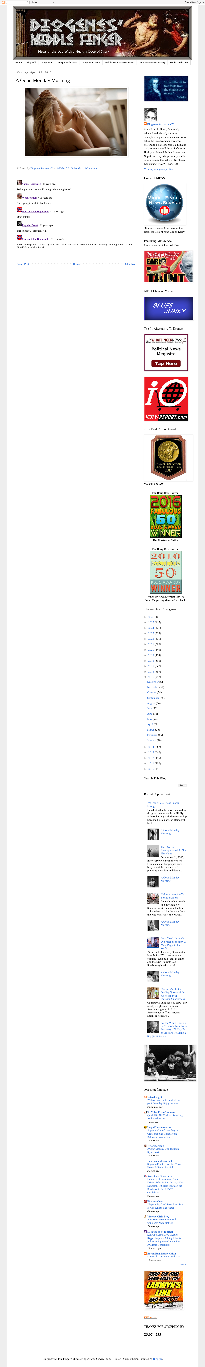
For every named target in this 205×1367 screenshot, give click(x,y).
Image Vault (47, 62)
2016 (151, 671)
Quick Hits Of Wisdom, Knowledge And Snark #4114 (165, 1116)
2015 (151, 677)
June (150, 713)
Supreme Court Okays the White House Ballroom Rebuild (163, 1165)
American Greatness (159, 1176)
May (150, 719)
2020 (151, 649)
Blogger (157, 1359)
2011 (151, 763)
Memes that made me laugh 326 (163, 1256)
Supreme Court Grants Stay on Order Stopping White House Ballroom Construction (163, 1134)
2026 (151, 617)
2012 (151, 758)
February (152, 735)
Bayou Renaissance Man (161, 1253)
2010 (151, 769)
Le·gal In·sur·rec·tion (159, 1127)
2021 (151, 644)
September (153, 698)
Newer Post (22, 264)
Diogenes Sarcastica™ (160, 124)
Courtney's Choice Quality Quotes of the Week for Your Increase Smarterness (173, 994)
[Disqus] (76, 218)
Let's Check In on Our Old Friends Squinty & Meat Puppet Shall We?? (173, 943)
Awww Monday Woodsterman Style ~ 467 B (163, 1150)
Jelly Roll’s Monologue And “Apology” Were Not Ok (161, 1221)
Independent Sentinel (159, 1161)
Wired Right (154, 1097)
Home (18, 62)
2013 (151, 752)
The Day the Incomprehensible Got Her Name (173, 850)
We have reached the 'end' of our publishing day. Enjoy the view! (163, 1101)
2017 (151, 666)
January (152, 740)
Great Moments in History (152, 62)
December (153, 682)
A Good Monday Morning (170, 831)
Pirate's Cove (155, 1201)
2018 (151, 660)
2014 (151, 747)
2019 (151, 655)
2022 (151, 638)
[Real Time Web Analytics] (150, 1317)
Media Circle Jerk (179, 62)
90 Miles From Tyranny (161, 1112)
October (152, 692)
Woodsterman (155, 1146)
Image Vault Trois (91, 62)
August (151, 703)
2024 (151, 628)
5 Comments (90, 168)
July (150, 708)
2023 (151, 633)
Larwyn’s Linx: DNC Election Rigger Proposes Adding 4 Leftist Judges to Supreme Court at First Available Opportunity (164, 1239)
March (151, 729)
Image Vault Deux (67, 62)
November (153, 687)
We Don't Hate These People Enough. (163, 804)
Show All (183, 1264)
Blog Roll (31, 62)
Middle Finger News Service (119, 62)
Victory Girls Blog (158, 1216)
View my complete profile (158, 169)
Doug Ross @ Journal (160, 1232)
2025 (151, 622)
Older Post (130, 264)
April (150, 724)
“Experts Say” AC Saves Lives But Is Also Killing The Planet (165, 1206)
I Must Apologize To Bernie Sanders (172, 895)
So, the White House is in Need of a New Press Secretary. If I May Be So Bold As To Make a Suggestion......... (167, 1029)
